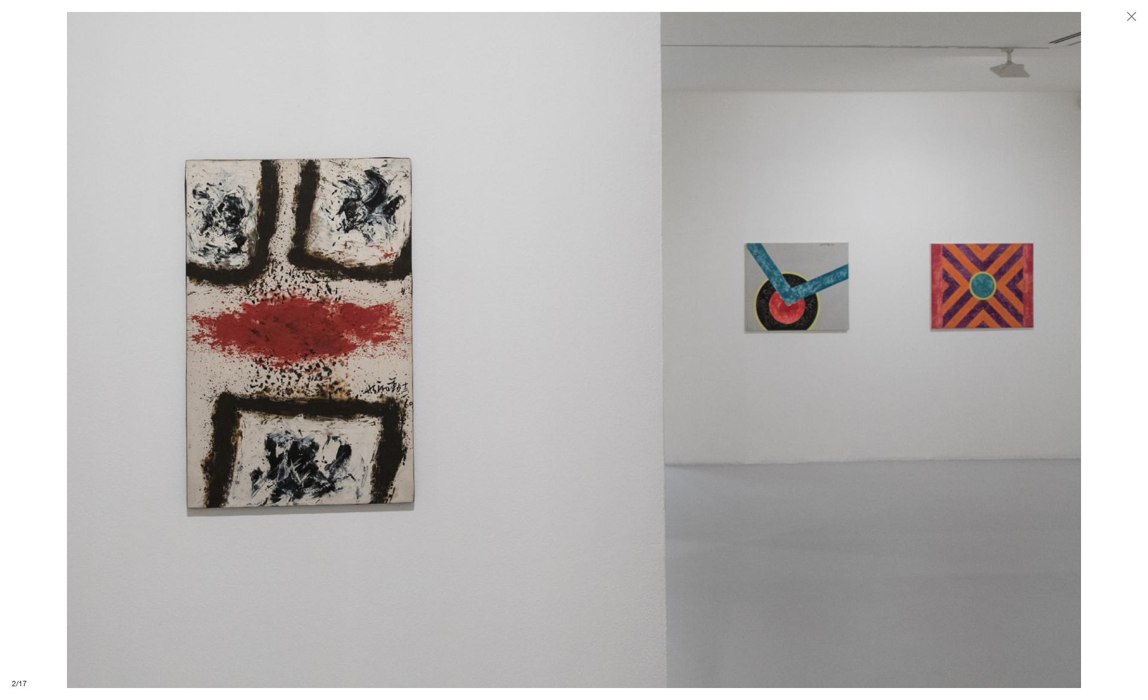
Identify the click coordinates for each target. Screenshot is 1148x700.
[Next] (861, 350)
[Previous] (287, 350)
